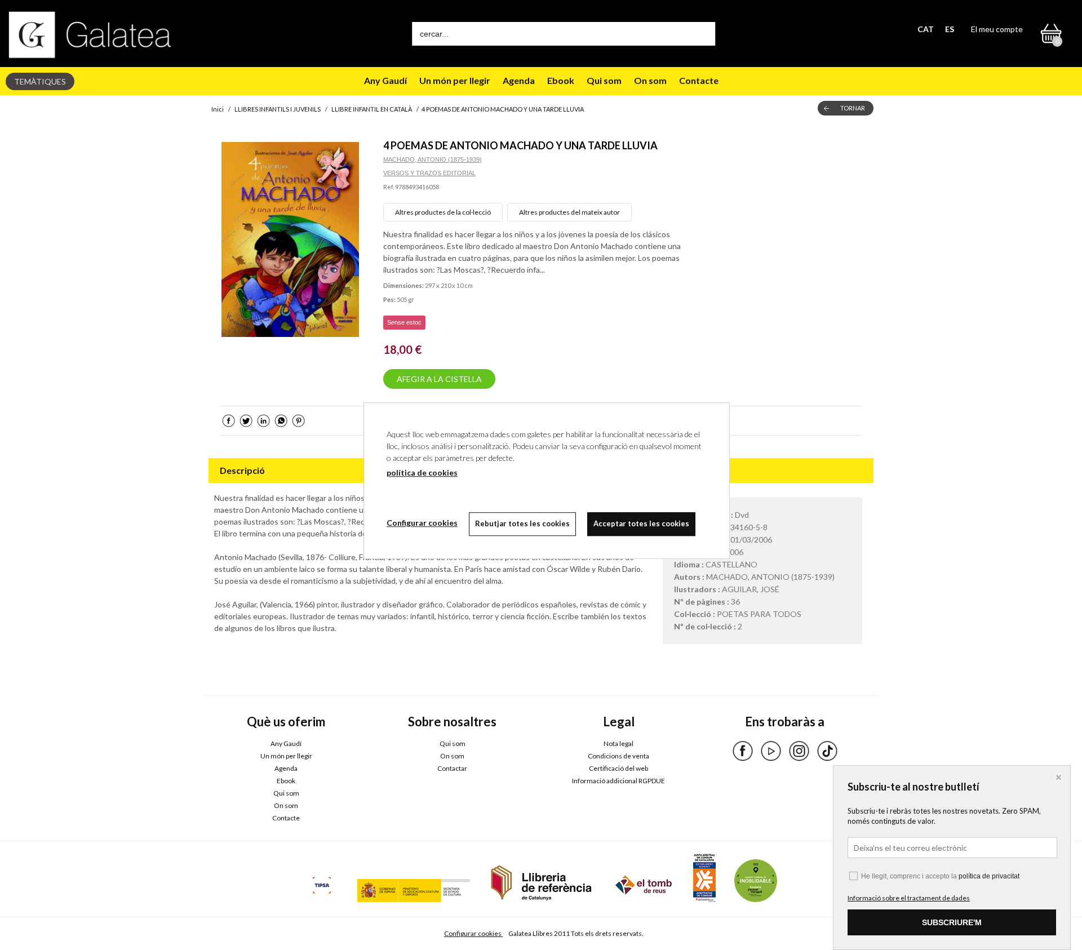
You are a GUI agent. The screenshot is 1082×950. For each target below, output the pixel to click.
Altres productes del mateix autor (569, 212)
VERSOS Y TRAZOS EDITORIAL (429, 173)
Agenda (519, 80)
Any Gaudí (385, 80)
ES (949, 29)
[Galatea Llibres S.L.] (90, 34)
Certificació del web (618, 768)
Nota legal (618, 743)
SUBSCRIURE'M (952, 922)
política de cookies (422, 472)
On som (650, 80)
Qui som (604, 80)
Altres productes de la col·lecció (443, 212)
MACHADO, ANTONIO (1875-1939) (432, 159)
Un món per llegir (454, 80)
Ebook (560, 80)
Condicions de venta (618, 756)
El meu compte (997, 29)
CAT (925, 29)
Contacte (699, 80)
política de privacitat (989, 876)
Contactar (452, 768)
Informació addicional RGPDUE (618, 780)
